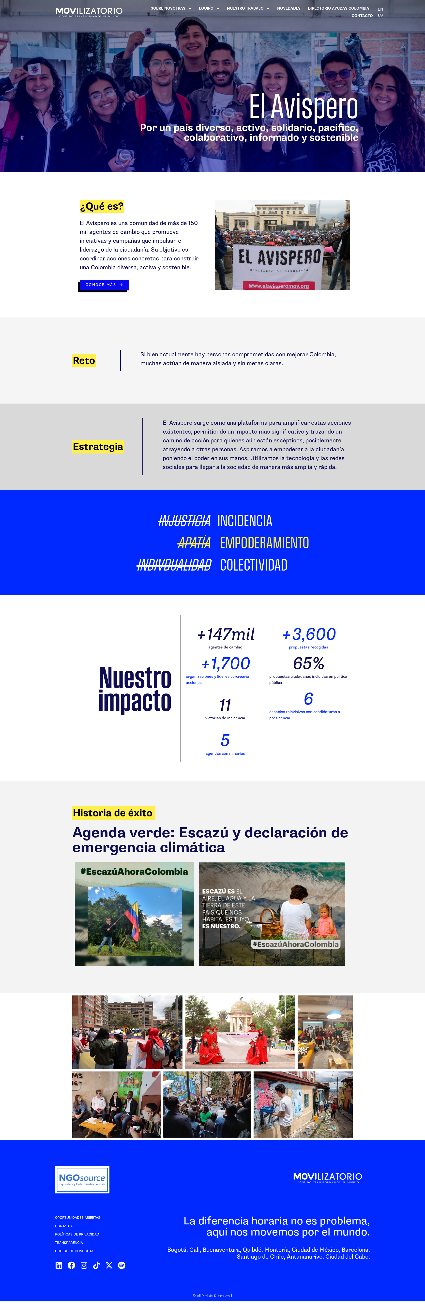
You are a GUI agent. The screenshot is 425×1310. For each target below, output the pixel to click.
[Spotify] (121, 1265)
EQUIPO (206, 8)
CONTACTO (362, 16)
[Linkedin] (59, 1265)
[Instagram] (84, 1265)
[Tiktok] (96, 1265)
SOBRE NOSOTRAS (168, 8)
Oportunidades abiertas (77, 1218)
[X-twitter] (109, 1265)
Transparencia (69, 1243)
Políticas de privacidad (77, 1234)
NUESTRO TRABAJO (245, 8)
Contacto (64, 1226)
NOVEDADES (289, 8)
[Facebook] (71, 1265)
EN (380, 9)
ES (380, 15)
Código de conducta (74, 1251)
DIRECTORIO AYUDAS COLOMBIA (338, 8)
